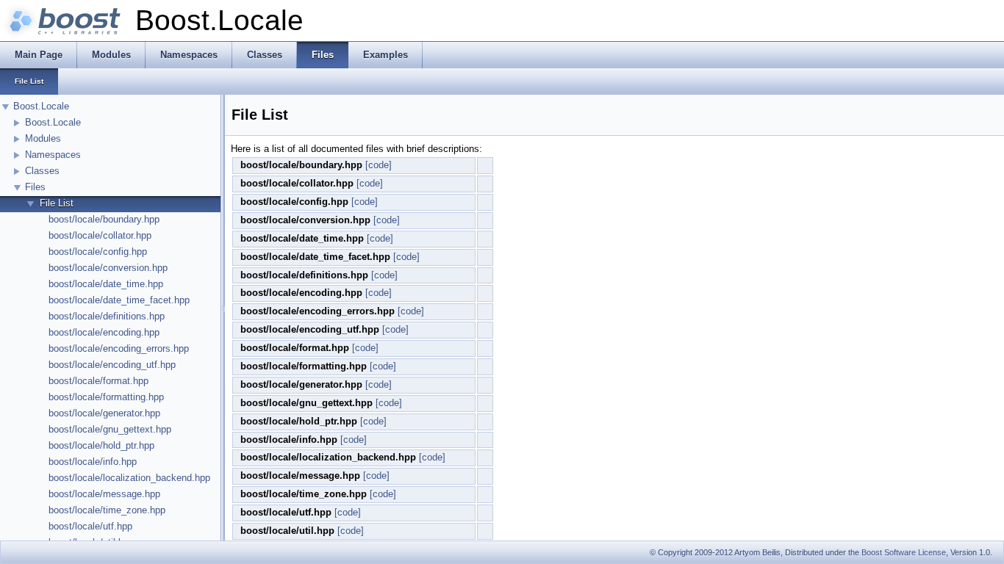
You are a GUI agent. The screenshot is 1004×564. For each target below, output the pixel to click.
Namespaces (53, 154)
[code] (378, 164)
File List (56, 203)
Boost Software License (903, 552)
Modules (43, 138)
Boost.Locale (41, 106)
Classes (42, 170)
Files (35, 186)
